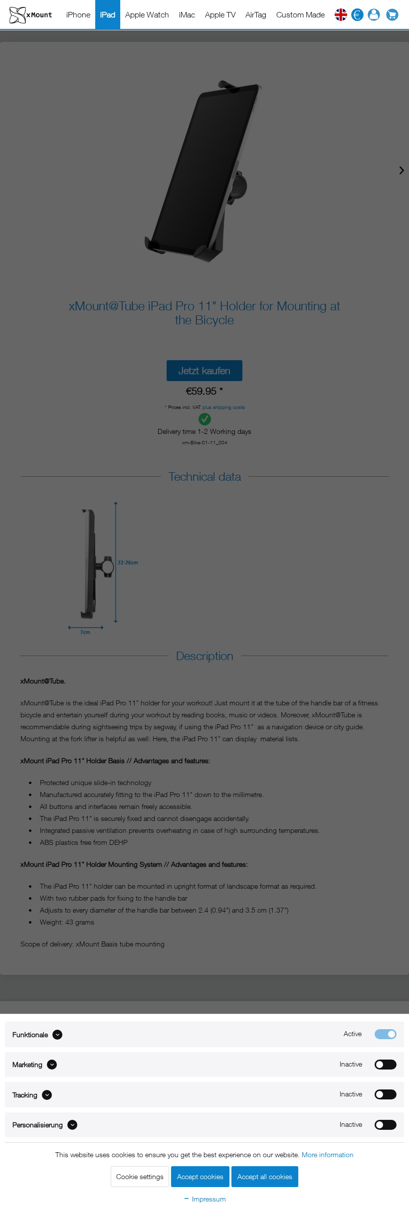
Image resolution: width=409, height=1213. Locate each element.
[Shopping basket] (395, 14)
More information (328, 1154)
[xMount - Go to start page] (30, 14)
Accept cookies (200, 1176)
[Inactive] (386, 1065)
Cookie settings (140, 1176)
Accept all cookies (264, 1176)
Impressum (208, 1199)
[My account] (374, 14)
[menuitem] (78, 14)
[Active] (386, 1034)
